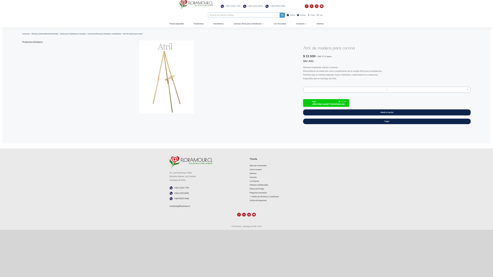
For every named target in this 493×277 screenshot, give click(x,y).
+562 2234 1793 (232, 6)
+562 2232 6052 (255, 6)
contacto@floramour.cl (179, 206)
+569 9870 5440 (277, 6)
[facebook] (307, 6)
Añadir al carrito (387, 112)
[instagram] (317, 6)
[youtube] (322, 6)
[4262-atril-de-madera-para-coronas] (166, 76)
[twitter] (312, 6)
